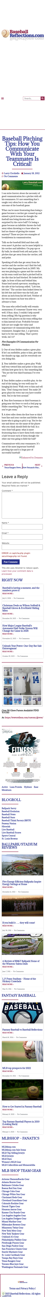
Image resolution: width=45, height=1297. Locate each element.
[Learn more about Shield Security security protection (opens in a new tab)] (3, 1293)
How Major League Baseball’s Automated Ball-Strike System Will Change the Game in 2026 (20, 628)
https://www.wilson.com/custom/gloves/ (24, 717)
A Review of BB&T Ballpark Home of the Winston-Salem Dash (20, 962)
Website (5, 543)
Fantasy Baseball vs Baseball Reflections (22, 1029)
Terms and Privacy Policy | (22, 1288)
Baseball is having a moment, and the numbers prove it (21, 589)
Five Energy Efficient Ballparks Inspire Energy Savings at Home (21, 883)
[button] (2, 98)
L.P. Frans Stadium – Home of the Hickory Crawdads (19, 980)
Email (5, 533)
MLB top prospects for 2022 (16, 1068)
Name (5, 523)
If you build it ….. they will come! (18, 922)
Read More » (8, 593)
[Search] (42, 98)
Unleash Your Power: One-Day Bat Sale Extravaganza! (22, 647)
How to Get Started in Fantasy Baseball (22, 1106)
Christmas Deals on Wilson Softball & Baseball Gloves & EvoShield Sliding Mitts (21, 608)
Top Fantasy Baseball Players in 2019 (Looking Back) (20, 1123)
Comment (7, 491)
